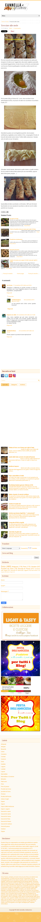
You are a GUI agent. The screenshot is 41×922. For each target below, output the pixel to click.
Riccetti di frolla (14, 218)
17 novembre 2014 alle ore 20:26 (22, 285)
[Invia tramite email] (2, 212)
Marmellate (34, 570)
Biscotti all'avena (14, 249)
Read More (27, 225)
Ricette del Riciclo (6, 796)
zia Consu (9, 285)
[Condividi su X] (6, 212)
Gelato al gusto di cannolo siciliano (19, 494)
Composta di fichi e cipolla (16, 522)
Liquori (3, 572)
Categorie (14, 384)
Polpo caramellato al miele (16, 475)
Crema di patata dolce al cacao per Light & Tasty (23, 229)
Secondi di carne (6, 814)
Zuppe (3, 831)
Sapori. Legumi (5, 809)
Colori (2, 751)
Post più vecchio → (33, 273)
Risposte (11, 296)
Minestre (3, 779)
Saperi (5, 570)
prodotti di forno (6, 791)
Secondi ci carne (6, 811)
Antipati (3, 746)
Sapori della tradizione (7, 806)
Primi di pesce (5, 786)
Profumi (3, 794)
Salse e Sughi (10, 572)
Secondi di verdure (6, 824)
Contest (3, 756)
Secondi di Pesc (5, 819)
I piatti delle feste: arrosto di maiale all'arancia (22, 457)
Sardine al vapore (14, 466)
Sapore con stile (11, 315)
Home (3, 21)
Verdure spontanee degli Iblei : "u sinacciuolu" (22, 513)
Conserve (37, 568)
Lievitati (3, 769)
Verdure (34, 567)
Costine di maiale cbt (15, 504)
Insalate (3, 764)
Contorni (3, 759)
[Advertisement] (20, 407)
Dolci (7, 21)
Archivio (22, 384)
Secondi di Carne (16, 570)
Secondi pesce (5, 826)
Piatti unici (4, 781)
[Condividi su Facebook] (8, 212)
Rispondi (9, 293)
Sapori (3, 804)
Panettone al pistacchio (16, 239)
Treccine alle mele (9, 26)
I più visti (5, 384)
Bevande (3, 749)
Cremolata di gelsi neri (15, 532)
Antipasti (15, 567)
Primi (24, 567)
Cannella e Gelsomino (26, 910)
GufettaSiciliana (16, 299)
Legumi (26, 570)
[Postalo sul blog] (4, 212)
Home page (20, 273)
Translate (34, 548)
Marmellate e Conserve (7, 776)
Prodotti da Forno (7, 569)
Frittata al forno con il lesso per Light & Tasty (21, 447)
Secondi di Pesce (24, 569)
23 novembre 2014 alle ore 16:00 (26, 315)
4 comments (17, 28)
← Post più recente (7, 273)
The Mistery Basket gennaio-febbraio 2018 (21, 485)
